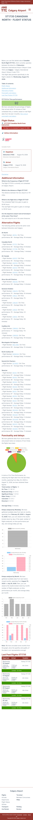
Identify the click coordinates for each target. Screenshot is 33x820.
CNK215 (15, 291)
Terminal (19, 795)
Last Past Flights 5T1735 (9, 95)
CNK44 (15, 310)
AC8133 (15, 263)
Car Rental (5, 809)
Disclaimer (19, 814)
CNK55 (15, 317)
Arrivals (4, 797)
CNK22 (15, 296)
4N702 (15, 235)
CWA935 (15, 335)
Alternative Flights (7, 90)
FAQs (18, 800)
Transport (5, 807)
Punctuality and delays (9, 93)
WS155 (15, 396)
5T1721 (15, 244)
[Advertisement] (16, 41)
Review (18, 809)
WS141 (15, 373)
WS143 (15, 377)
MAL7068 (16, 345)
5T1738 (15, 249)
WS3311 (15, 424)
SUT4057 (15, 363)
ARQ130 (15, 282)
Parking (18, 807)
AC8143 (15, 272)
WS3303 (15, 410)
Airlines (4, 804)
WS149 (15, 387)
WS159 (15, 405)
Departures (5, 800)
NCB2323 (16, 354)
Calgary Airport (17, 10)
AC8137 (15, 268)
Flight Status (6, 86)
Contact (25, 814)
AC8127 (15, 258)
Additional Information (9, 88)
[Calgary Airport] (4, 9)
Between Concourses (23, 797)
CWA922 (15, 328)
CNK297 (15, 303)
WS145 (15, 382)
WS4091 (15, 429)
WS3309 (15, 419)
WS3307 (15, 415)
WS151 (15, 391)
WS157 (15, 401)
